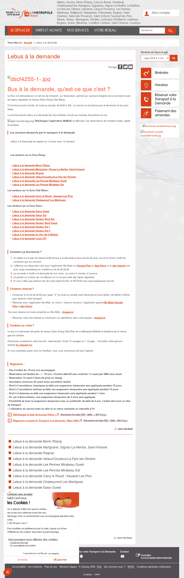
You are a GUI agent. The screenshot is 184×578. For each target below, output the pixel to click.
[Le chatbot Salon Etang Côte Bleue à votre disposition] (173, 560)
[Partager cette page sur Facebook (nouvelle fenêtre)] (120, 66)
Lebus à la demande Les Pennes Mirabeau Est (38, 184)
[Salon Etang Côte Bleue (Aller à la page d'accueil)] (29, 13)
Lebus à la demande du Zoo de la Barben (35, 234)
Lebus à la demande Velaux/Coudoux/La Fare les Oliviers (44, 176)
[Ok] (170, 30)
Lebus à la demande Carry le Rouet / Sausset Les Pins (42, 196)
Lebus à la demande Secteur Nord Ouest (34, 223)
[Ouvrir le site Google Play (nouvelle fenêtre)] (81, 556)
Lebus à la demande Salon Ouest (30, 211)
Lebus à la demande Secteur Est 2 (31, 230)
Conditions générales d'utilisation (154, 566)
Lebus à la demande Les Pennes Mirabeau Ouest (39, 180)
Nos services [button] (78, 30)
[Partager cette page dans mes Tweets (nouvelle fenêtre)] (125, 66)
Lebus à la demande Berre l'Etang (31, 165)
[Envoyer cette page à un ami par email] (130, 66)
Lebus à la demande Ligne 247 (29, 238)
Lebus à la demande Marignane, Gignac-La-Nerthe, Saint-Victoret (48, 169)
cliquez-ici (67, 312)
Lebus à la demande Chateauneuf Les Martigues (39, 200)
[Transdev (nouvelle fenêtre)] (154, 556)
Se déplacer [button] (20, 30)
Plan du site (51, 566)
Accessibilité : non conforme (27, 566)
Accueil (28, 42)
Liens (97, 574)
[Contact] (122, 556)
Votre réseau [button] (105, 30)
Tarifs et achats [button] (48, 30)
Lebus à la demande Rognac (28, 173)
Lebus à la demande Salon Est (29, 215)
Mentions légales (68, 566)
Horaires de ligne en (154, 52)
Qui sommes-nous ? (114, 566)
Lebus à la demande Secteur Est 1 (31, 226)
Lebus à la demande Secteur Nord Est (33, 219)
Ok (173, 58)
